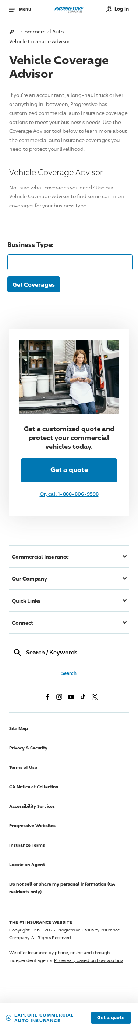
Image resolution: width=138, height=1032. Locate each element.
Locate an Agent (27, 864)
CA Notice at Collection (34, 786)
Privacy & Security (28, 748)
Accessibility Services (32, 806)
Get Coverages (34, 284)
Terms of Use (23, 767)
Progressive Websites (32, 825)
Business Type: (30, 244)
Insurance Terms (27, 845)
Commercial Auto (42, 31)
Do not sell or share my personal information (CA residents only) (62, 887)
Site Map (18, 728)
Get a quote (110, 1018)
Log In (121, 9)
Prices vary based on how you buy (88, 960)
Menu (25, 9)
